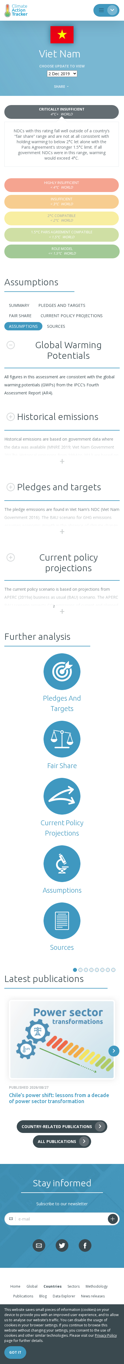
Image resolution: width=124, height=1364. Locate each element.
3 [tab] (86, 970)
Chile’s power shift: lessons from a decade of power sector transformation (59, 1098)
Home (15, 1286)
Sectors (73, 1286)
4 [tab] (91, 970)
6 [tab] (102, 970)
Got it (15, 1352)
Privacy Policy (106, 1335)
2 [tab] (80, 970)
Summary (19, 305)
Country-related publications (57, 1126)
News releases (93, 1296)
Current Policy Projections (72, 315)
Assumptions (23, 326)
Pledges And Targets (61, 305)
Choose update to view (62, 66)
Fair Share (20, 315)
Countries (53, 1286)
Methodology (97, 1286)
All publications (57, 1141)
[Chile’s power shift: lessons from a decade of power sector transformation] (62, 1040)
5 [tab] (97, 970)
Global (32, 1286)
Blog (43, 1296)
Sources (56, 326)
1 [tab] (75, 970)
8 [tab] (113, 970)
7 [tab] (108, 970)
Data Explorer (64, 1296)
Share (60, 87)
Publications (23, 1296)
